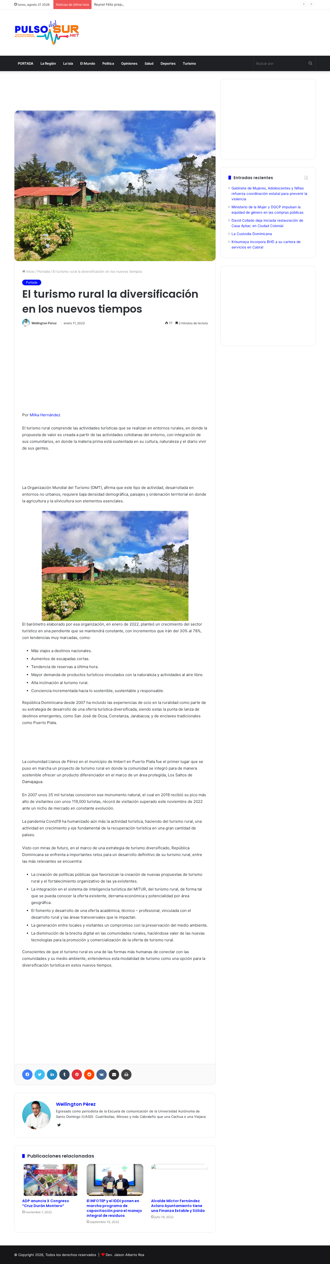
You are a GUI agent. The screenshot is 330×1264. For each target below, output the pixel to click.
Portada (43, 271)
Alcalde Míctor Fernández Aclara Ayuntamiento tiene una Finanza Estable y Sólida (178, 1205)
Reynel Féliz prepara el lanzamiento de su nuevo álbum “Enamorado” (149, 4)
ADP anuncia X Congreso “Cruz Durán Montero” (45, 1203)
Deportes (168, 63)
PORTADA (25, 63)
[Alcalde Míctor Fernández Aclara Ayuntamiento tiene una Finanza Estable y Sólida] (179, 1180)
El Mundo (87, 63)
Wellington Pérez (44, 323)
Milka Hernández (45, 414)
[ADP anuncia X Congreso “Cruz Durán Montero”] (50, 1180)
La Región (48, 63)
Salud (149, 63)
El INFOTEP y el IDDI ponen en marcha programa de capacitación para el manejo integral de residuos (114, 1208)
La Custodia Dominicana (252, 234)
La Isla (68, 63)
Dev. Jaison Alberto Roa (125, 1255)
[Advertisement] (216, 26)
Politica (108, 63)
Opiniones (129, 63)
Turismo (189, 63)
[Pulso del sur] (46, 32)
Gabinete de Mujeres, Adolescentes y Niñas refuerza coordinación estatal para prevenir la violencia (269, 193)
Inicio (30, 271)
